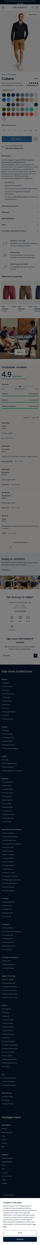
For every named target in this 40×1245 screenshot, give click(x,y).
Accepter (20, 1239)
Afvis (20, 1233)
